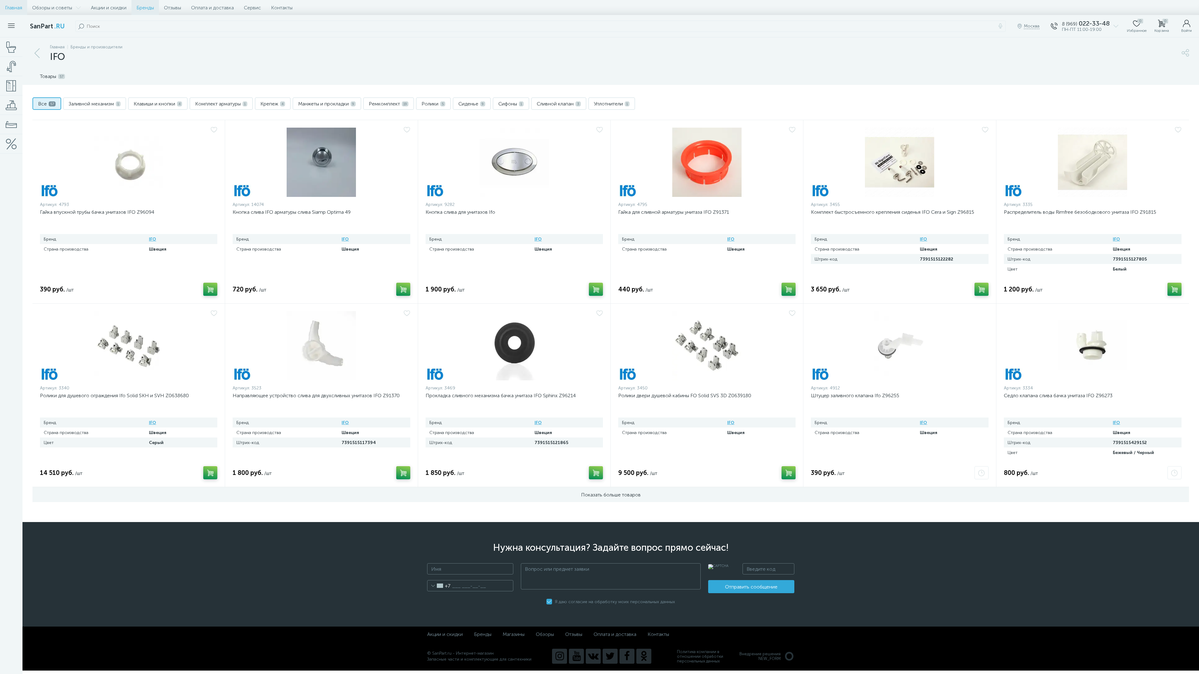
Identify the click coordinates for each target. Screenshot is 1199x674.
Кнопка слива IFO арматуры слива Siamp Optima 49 (292, 212)
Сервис (252, 8)
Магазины (514, 634)
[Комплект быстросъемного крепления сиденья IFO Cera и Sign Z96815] (899, 162)
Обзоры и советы (52, 8)
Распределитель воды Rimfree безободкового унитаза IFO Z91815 (1080, 212)
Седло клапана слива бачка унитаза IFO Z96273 (1058, 395)
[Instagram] (559, 656)
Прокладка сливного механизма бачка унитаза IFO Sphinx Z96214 (501, 395)
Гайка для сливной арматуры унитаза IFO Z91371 (673, 212)
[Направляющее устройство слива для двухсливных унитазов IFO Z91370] (321, 345)
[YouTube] (576, 656)
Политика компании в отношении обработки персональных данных (700, 656)
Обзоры (545, 634)
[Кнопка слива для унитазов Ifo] (514, 162)
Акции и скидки (108, 8)
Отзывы (172, 8)
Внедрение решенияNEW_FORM (760, 656)
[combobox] (438, 585)
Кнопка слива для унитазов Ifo (460, 212)
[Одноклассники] (643, 656)
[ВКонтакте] (593, 656)
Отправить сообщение (751, 587)
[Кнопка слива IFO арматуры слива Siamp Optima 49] (321, 162)
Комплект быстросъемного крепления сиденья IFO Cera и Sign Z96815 (892, 212)
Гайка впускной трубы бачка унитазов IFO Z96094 (97, 212)
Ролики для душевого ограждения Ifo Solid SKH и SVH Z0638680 (114, 395)
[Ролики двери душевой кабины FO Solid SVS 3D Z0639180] (707, 345)
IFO (152, 239)
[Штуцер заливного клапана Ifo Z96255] (899, 345)
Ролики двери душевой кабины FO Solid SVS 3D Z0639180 (684, 395)
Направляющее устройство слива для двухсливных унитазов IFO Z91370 (316, 395)
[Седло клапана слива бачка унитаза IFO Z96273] (1093, 345)
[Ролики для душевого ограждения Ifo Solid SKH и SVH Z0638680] (128, 345)
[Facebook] (626, 656)
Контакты (282, 8)
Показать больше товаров (611, 495)
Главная (13, 8)
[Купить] (210, 289)
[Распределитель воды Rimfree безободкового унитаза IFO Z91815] (1093, 162)
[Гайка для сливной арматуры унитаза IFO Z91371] (707, 162)
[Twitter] (610, 656)
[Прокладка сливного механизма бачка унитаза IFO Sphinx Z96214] (514, 345)
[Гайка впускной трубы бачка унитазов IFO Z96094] (128, 162)
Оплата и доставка (212, 8)
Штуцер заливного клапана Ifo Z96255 (855, 395)
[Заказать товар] (981, 472)
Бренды (145, 8)
